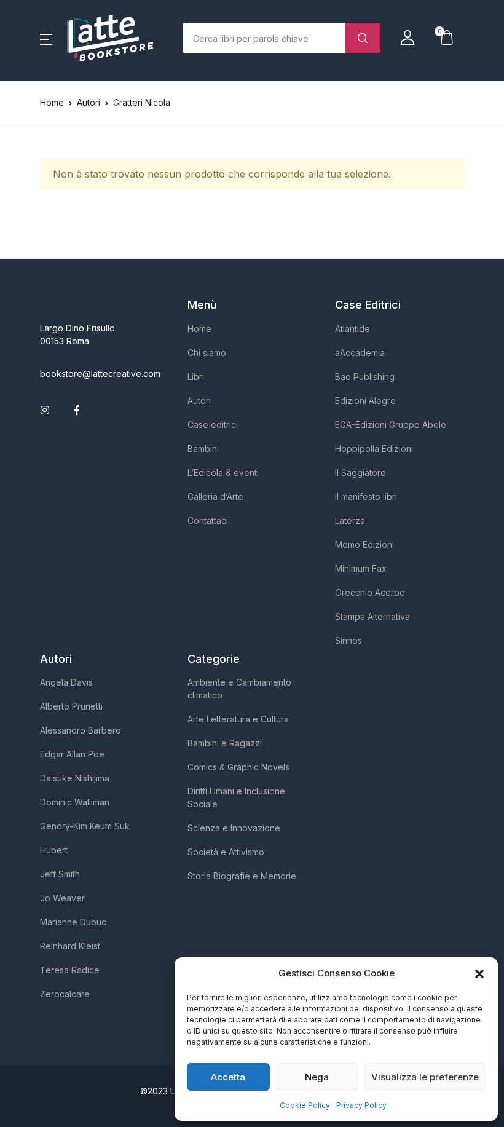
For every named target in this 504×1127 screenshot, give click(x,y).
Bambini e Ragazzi (224, 743)
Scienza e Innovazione (233, 828)
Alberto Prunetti (71, 706)
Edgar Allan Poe (72, 754)
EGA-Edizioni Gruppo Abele (390, 424)
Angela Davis (66, 682)
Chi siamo (206, 352)
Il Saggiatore (360, 472)
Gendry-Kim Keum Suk (85, 826)
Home (52, 102)
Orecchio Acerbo (370, 592)
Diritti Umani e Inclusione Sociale (236, 797)
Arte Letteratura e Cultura (238, 719)
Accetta (228, 1077)
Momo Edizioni (364, 544)
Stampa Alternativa (372, 616)
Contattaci (207, 520)
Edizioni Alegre (365, 400)
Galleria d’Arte (215, 496)
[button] (479, 973)
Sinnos (348, 640)
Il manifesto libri (366, 496)
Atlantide (352, 328)
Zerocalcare (65, 994)
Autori (199, 400)
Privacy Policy (361, 1105)
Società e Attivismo (225, 852)
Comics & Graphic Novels (238, 767)
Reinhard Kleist (70, 946)
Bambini (203, 448)
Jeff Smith (60, 874)
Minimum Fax (361, 568)
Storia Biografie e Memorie (241, 876)
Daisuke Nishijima (74, 778)
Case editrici (212, 424)
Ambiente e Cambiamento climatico (239, 688)
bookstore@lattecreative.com (100, 373)
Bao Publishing (365, 376)
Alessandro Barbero (80, 730)
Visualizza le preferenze (425, 1077)
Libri (195, 376)
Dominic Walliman (74, 802)
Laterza (350, 520)
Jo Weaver (62, 898)
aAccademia (360, 352)
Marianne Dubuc (73, 922)
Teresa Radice (70, 970)
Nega (317, 1077)
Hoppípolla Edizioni (374, 448)
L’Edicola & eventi (223, 472)
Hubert (54, 850)
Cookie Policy (305, 1105)
